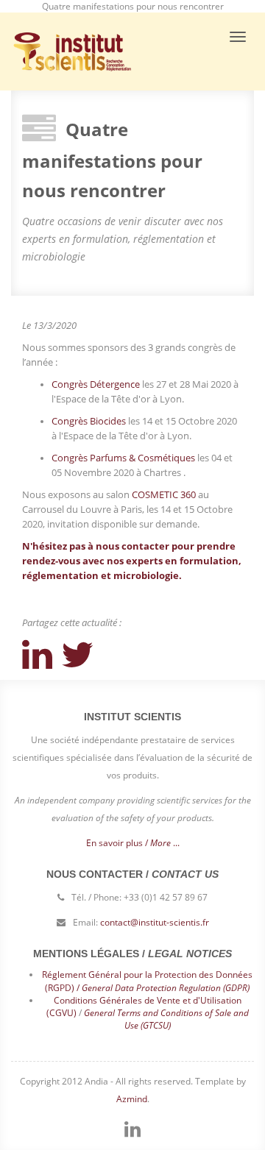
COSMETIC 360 (164, 494)
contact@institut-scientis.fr (154, 922)
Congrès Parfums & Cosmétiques (123, 457)
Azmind (131, 1099)
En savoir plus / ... (133, 843)
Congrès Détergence (96, 384)
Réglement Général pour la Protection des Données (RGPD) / (147, 980)
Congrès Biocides (89, 420)
